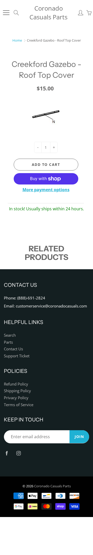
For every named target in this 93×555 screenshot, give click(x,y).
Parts (8, 342)
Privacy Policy (16, 397)
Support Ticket (16, 355)
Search (10, 335)
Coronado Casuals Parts (48, 12)
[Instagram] (18, 453)
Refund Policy (16, 384)
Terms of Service (18, 404)
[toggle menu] (6, 13)
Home (17, 40)
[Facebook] (6, 453)
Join (79, 436)
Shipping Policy (17, 390)
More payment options (45, 189)
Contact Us (13, 348)
